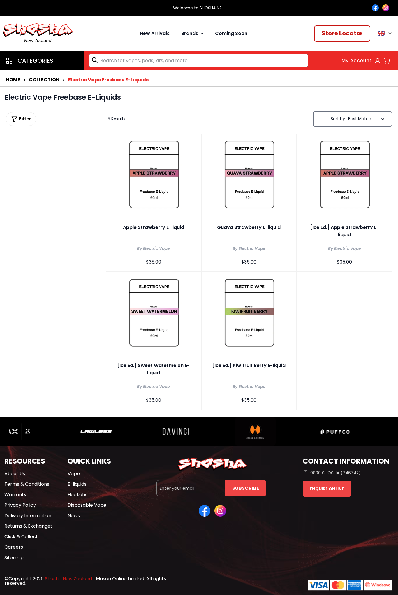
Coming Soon (231, 33)
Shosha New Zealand (68, 578)
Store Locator (342, 33)
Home (13, 79)
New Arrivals (155, 33)
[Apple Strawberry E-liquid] (153, 176)
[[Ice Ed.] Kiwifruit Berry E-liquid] (249, 314)
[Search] (95, 60)
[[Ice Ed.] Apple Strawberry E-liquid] (344, 176)
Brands (189, 33)
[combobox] (198, 60)
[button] (42, 60)
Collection (44, 79)
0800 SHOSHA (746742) (335, 473)
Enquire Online (327, 489)
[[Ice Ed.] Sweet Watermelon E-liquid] (153, 314)
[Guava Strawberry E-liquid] (249, 176)
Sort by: (338, 119)
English (385, 33)
